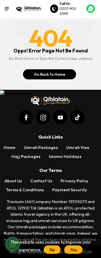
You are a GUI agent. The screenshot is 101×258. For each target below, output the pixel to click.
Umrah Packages (41, 147)
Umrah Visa (77, 147)
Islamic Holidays (65, 156)
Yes (73, 249)
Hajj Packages (26, 156)
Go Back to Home (49, 74)
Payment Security (69, 189)
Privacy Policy (74, 180)
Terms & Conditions (25, 189)
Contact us (41, 180)
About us (13, 180)
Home (9, 147)
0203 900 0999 (67, 11)
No (52, 249)
